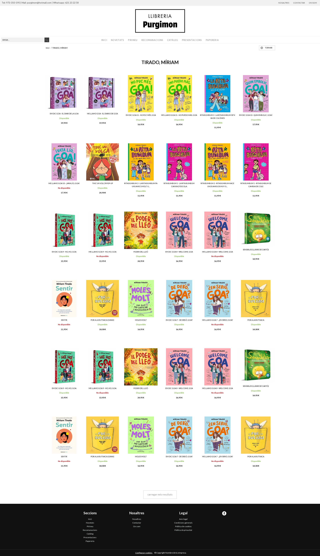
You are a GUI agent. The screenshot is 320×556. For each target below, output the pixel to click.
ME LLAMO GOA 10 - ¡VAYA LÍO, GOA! (64, 183)
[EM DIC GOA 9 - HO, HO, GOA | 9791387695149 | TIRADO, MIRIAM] (64, 230)
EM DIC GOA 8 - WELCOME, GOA (179, 252)
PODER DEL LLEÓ (141, 252)
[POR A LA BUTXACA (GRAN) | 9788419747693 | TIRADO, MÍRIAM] (102, 298)
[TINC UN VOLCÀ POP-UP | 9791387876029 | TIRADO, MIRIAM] (102, 162)
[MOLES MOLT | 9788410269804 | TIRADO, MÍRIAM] (141, 298)
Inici (104, 40)
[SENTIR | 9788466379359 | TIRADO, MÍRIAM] (64, 298)
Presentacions (192, 40)
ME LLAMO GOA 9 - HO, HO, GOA (102, 252)
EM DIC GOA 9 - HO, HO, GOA (64, 252)
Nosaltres (283, 3)
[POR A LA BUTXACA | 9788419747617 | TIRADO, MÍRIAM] (256, 298)
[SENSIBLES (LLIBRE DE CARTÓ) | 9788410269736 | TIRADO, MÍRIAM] (256, 229)
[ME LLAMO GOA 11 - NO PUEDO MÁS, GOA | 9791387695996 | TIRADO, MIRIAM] (179, 93)
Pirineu (133, 40)
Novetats (117, 40)
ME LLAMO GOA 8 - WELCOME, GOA (217, 252)
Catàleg (172, 40)
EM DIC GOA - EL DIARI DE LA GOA (64, 113)
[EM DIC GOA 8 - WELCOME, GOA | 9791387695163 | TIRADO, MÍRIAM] (179, 230)
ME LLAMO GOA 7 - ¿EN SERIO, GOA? (217, 320)
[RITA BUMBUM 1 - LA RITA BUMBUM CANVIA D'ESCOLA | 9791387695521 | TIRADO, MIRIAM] (179, 162)
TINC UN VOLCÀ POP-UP (102, 183)
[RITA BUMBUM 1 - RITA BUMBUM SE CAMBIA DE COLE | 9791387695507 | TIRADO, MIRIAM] (256, 162)
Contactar (299, 3)
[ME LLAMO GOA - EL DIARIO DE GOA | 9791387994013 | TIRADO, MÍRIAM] (102, 93)
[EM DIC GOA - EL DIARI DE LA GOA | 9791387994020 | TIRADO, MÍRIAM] (64, 93)
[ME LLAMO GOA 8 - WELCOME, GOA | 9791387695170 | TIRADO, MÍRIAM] (217, 230)
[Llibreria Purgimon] (160, 21)
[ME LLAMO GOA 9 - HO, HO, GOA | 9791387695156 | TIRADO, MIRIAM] (102, 230)
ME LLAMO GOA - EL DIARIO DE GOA (102, 113)
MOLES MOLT (141, 320)
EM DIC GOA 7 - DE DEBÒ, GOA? (179, 320)
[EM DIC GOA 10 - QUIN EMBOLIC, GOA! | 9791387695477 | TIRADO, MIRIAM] (256, 93)
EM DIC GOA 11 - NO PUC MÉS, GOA (141, 115)
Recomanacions (152, 40)
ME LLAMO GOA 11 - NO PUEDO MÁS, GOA (179, 115)
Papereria (212, 40)
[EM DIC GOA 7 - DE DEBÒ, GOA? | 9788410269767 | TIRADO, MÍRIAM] (179, 298)
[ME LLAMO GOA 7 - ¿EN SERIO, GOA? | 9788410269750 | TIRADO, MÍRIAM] (217, 298)
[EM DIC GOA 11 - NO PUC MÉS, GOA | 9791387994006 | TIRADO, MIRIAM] (141, 93)
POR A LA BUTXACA (256, 320)
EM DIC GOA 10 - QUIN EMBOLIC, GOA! (255, 115)
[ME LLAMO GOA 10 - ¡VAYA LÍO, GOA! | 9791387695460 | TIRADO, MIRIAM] (64, 162)
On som (313, 3)
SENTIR (64, 320)
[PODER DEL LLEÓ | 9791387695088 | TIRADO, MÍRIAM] (141, 230)
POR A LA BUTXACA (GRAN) (102, 320)
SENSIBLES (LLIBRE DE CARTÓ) (256, 249)
